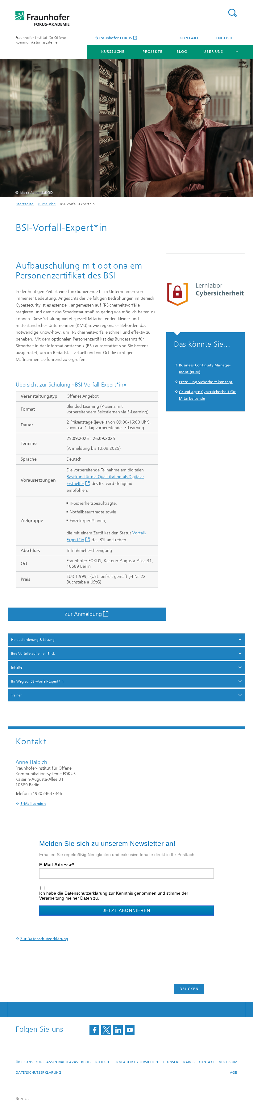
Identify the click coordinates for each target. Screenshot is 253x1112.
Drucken (189, 989)
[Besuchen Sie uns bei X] (106, 1030)
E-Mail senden (33, 803)
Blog (181, 51)
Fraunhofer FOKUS (115, 38)
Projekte (152, 51)
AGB (233, 1073)
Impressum (227, 1062)
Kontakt (189, 38)
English (224, 38)
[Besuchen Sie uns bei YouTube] (130, 1030)
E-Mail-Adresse (55, 864)
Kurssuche (113, 51)
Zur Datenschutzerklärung (44, 939)
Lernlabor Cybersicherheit (138, 1062)
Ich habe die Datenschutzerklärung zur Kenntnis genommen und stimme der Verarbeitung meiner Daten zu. (113, 895)
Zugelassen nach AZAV (57, 1062)
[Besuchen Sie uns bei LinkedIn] (118, 1030)
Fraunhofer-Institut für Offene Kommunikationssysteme (40, 40)
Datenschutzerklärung (38, 1073)
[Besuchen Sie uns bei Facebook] (94, 1030)
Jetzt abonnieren (126, 910)
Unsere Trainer (181, 1062)
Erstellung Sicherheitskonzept (206, 382)
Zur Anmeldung (83, 614)
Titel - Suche (232, 13)
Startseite (25, 204)
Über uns (213, 51)
